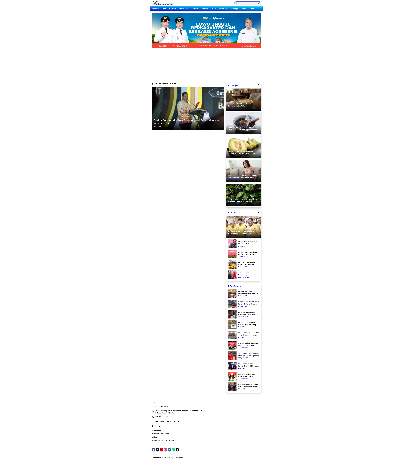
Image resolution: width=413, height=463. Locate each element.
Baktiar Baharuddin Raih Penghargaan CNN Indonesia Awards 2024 (186, 122)
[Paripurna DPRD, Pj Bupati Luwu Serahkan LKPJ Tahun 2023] (232, 386)
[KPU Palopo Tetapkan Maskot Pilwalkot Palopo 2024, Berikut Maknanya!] (232, 324)
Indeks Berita (157, 430)
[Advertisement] (206, 64)
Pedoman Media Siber (160, 434)
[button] (259, 3)
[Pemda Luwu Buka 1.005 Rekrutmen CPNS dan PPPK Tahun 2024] (232, 293)
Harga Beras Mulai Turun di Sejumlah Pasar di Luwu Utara (248, 303)
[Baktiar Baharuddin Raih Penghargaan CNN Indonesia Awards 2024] (188, 108)
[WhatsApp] (173, 449)
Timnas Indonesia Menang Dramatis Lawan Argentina (248, 355)
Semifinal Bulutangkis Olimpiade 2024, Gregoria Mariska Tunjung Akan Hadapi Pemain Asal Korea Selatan (248, 313)
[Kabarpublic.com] (163, 3)
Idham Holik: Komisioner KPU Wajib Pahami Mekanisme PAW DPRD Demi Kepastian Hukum (247, 243)
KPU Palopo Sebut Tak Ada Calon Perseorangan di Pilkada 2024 (248, 334)
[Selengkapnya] (259, 85)
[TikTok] (177, 449)
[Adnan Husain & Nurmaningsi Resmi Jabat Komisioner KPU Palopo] (232, 274)
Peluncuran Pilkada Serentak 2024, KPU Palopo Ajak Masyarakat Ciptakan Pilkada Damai (248, 365)
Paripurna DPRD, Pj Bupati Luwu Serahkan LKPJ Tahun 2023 (248, 386)
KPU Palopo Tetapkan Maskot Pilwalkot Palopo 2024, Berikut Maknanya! (247, 324)
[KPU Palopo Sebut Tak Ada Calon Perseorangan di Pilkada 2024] (232, 335)
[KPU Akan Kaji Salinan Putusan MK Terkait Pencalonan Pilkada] (232, 376)
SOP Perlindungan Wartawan (163, 440)
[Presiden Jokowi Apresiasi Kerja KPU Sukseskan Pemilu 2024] (232, 345)
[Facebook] (153, 449)
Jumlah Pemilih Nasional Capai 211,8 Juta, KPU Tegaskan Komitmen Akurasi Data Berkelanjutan (247, 253)
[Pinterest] (161, 449)
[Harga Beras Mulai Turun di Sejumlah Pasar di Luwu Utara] (232, 304)
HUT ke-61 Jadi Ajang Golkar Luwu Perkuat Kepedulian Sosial (246, 264)
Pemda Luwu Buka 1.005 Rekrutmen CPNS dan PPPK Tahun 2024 (248, 293)
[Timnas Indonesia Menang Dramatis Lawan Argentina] (232, 355)
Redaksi (155, 437)
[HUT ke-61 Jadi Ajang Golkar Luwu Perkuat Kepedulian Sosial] (232, 264)
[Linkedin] (169, 449)
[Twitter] (157, 449)
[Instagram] (165, 449)
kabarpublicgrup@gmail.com (167, 421)
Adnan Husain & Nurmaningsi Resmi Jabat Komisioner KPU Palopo (248, 274)
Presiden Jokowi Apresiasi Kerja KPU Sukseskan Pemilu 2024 (248, 344)
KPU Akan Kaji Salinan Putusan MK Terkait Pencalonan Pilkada (246, 375)
